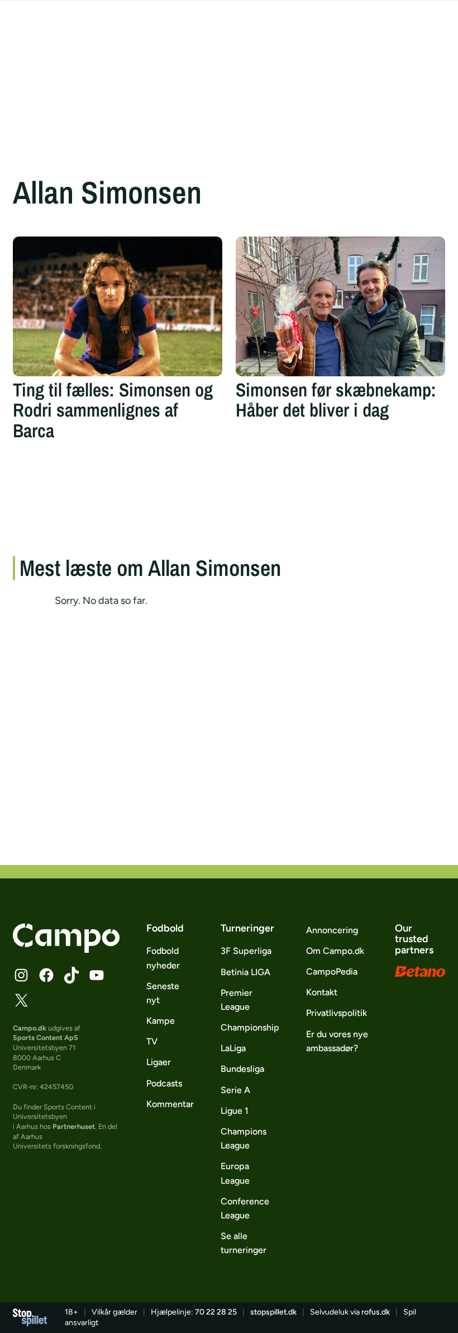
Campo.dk (29, 1028)
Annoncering (332, 930)
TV (152, 1041)
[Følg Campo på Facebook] (46, 975)
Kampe (160, 1020)
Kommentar (170, 1104)
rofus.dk (375, 1312)
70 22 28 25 (216, 1312)
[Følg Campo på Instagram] (21, 975)
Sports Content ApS (45, 1037)
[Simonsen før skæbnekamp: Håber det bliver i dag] (340, 306)
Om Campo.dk (335, 951)
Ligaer (158, 1062)
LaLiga (233, 1048)
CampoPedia (331, 971)
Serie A (235, 1090)
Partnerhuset (74, 1126)
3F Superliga (246, 951)
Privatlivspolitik (336, 1013)
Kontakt (321, 992)
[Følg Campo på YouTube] (96, 975)
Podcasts (164, 1083)
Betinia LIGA (245, 972)
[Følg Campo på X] (21, 1000)
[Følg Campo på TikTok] (71, 975)
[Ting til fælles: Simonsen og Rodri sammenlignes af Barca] (117, 306)
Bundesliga (242, 1068)
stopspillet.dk (273, 1312)
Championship (250, 1027)
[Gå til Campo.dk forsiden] (66, 949)
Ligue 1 (235, 1110)
